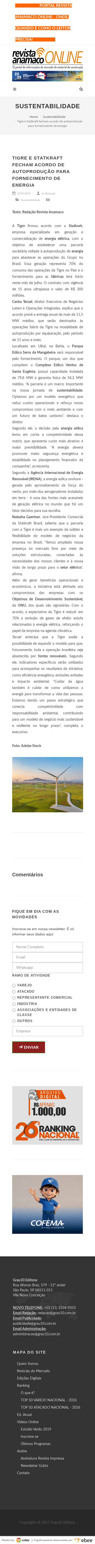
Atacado (25, 991)
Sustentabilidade (54, 116)
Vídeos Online (28, 1422)
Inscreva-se (29, 1437)
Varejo (24, 985)
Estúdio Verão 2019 (36, 1429)
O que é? (28, 1393)
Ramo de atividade (31, 975)
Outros (25, 1021)
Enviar (31, 1047)
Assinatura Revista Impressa (42, 1458)
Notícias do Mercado (33, 1371)
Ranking (23, 1386)
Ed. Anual (24, 1415)
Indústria (27, 1004)
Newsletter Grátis (34, 1466)
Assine (22, 1451)
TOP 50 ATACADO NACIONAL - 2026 (50, 1407)
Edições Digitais (29, 1378)
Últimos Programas (35, 1444)
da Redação (48, 193)
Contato (23, 1473)
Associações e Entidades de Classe (47, 1012)
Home (34, 116)
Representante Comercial (45, 997)
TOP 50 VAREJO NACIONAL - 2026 (49, 1400)
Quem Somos (27, 1364)
